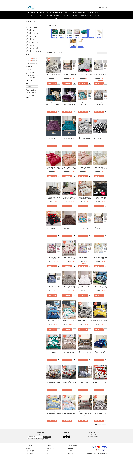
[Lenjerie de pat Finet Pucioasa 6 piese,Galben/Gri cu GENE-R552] (100, 310)
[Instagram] (69, 436)
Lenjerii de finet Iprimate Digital (32, 47)
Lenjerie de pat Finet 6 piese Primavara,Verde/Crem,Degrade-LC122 (53, 103)
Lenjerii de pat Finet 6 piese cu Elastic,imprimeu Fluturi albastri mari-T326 (53, 321)
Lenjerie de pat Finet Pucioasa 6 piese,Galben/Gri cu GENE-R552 (100, 321)
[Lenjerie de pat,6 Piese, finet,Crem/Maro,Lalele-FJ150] (85, 188)
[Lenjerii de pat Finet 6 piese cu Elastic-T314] (100, 248)
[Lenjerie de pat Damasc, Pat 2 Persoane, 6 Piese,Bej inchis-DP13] (69, 188)
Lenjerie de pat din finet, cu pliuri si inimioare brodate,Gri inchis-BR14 (53, 198)
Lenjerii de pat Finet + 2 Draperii (32, 50)
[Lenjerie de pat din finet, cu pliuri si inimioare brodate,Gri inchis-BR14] (53, 188)
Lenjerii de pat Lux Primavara (32, 38)
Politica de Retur (50, 450)
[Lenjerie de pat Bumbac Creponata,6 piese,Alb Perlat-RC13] (100, 158)
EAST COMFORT (30, 72)
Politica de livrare (29, 453)
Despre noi (28, 448)
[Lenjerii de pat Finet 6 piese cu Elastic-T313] (53, 278)
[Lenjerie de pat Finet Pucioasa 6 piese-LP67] (53, 342)
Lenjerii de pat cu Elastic (31, 32)
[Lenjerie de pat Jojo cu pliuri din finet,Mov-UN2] (53, 126)
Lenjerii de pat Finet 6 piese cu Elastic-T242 (69, 75)
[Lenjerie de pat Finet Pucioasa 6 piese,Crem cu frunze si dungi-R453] (69, 342)
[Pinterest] (66, 436)
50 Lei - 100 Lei (30, 89)
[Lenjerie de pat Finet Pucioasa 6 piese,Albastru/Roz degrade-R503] (69, 402)
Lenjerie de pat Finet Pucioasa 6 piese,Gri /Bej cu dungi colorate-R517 (85, 412)
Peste (28, 57)
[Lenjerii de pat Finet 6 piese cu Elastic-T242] (69, 65)
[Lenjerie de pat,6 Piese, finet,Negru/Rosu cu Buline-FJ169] (53, 218)
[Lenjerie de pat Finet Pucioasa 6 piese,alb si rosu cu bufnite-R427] (100, 372)
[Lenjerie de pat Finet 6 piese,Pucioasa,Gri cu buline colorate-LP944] (69, 372)
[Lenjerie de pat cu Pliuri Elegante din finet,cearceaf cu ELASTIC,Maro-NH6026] (69, 218)
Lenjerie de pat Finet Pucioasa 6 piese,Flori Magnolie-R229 (69, 258)
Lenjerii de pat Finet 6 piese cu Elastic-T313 (53, 287)
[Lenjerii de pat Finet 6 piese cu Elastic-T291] (85, 94)
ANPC (48, 453)
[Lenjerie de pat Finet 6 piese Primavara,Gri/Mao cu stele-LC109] (53, 372)
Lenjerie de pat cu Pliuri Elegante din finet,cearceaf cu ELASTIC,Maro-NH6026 (69, 227)
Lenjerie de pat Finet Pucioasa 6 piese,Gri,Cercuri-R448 (85, 137)
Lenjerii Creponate (30, 45)
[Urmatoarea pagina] (105, 424)
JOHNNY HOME (30, 77)
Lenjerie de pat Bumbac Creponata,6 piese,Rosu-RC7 (53, 168)
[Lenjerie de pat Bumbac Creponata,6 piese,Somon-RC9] (69, 158)
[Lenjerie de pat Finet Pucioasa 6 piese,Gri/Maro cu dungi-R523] (85, 342)
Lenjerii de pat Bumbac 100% (32, 48)
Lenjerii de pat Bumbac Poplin (32, 39)
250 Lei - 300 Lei (30, 95)
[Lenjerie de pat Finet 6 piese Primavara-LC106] (100, 342)
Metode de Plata (50, 448)
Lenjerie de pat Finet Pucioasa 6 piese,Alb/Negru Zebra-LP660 (100, 137)
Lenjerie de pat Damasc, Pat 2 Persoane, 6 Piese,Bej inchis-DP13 (69, 198)
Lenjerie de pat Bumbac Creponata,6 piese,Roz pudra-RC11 (85, 168)
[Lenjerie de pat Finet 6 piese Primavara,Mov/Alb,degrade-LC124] (69, 95)
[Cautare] (71, 8)
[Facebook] (64, 436)
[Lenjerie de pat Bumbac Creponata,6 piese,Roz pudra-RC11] (85, 158)
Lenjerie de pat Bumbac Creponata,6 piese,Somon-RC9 (69, 168)
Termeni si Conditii (30, 450)
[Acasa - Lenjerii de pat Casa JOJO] (33, 7)
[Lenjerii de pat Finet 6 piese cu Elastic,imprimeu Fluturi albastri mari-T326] (53, 309)
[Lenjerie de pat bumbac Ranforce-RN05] (85, 372)
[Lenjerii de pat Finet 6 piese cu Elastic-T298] (85, 218)
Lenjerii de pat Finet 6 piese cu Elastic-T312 (84, 258)
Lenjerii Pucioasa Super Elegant (32, 35)
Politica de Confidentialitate (41, 439)
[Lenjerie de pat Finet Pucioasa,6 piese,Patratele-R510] (100, 402)
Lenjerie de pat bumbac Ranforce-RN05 (84, 381)
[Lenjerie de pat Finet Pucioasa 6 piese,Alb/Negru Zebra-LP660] (100, 126)
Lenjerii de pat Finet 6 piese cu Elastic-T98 (100, 103)
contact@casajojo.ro (94, 436)
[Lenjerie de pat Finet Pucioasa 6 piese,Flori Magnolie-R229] (69, 248)
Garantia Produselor (51, 451)
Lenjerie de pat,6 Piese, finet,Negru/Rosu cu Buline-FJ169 (53, 227)
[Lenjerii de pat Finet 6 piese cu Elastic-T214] (53, 248)
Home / (28, 21)
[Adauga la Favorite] (58, 83)
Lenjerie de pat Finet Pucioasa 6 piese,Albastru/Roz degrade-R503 (69, 412)
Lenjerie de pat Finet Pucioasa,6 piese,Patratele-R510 (100, 412)
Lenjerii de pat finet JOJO (31, 30)
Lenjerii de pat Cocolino (31, 36)
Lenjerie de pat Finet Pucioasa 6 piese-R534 (85, 321)
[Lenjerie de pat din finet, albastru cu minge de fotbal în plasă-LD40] (100, 278)
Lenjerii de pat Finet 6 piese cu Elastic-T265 (100, 75)
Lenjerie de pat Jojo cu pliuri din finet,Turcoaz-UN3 (69, 137)
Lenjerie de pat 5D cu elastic (31, 41)
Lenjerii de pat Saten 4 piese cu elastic (33, 51)
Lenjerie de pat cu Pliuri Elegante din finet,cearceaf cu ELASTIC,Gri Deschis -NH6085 (69, 287)
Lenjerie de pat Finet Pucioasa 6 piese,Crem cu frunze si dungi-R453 (69, 351)
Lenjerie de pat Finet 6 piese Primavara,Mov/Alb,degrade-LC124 (69, 103)
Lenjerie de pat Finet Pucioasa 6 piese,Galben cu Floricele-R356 (53, 412)
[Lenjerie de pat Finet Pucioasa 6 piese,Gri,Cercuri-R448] (85, 126)
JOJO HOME (29, 78)
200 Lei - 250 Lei (30, 94)
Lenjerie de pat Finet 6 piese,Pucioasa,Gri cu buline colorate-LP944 (69, 381)
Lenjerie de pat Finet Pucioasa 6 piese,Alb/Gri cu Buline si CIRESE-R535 (53, 75)
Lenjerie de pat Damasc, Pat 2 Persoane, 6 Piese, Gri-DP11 (85, 75)
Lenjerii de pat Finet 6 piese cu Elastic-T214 (53, 258)
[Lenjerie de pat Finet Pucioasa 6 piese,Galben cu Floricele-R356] (53, 402)
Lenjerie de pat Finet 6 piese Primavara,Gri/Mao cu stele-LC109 (53, 381)
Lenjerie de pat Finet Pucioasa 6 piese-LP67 (53, 351)
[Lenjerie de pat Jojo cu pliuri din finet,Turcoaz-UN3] (69, 126)
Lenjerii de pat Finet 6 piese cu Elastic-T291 (84, 103)
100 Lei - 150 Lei (30, 90)
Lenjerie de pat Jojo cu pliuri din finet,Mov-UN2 (53, 137)
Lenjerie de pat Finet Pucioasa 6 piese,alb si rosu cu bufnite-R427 (100, 381)
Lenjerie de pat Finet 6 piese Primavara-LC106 (100, 351)
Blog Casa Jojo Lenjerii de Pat (57, 18)
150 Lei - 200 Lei (30, 92)
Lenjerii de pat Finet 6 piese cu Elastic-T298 (84, 227)
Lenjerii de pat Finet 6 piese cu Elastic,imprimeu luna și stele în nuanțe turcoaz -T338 (69, 321)
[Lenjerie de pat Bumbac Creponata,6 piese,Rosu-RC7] (53, 158)
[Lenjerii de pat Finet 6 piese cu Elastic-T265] (100, 65)
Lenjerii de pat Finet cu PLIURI (32, 33)
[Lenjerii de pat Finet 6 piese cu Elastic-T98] (100, 94)
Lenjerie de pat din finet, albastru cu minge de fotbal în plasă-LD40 (100, 287)
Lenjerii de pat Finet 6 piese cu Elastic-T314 (100, 258)
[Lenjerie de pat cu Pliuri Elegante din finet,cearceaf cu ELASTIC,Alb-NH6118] (85, 278)
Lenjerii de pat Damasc (30, 29)
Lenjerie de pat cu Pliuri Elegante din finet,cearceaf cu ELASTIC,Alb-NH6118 (85, 287)
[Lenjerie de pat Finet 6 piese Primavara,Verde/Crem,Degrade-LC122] (53, 94)
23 (103, 424)
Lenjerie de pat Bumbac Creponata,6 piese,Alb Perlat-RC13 (100, 168)
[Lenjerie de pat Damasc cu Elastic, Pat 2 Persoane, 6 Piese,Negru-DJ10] (100, 188)
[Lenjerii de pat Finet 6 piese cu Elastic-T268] (100, 218)
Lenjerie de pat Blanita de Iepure (32, 42)
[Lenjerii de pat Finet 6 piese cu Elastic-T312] (85, 248)
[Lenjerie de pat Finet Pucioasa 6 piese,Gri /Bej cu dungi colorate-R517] (85, 402)
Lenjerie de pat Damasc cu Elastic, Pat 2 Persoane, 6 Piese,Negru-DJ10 (100, 198)
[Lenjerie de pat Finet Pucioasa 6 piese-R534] (85, 310)
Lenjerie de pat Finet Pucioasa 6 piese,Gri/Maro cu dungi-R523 (85, 351)
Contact (27, 455)
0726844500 (94, 434)
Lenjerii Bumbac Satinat (31, 44)
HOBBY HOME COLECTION (32, 75)
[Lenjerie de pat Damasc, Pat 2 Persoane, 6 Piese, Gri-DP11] (85, 65)
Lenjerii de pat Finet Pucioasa (32, 27)
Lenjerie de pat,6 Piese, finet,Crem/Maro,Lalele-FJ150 (84, 198)
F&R (28, 74)
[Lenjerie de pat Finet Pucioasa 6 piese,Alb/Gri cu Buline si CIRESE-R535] (53, 65)
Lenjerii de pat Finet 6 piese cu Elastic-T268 (100, 227)
